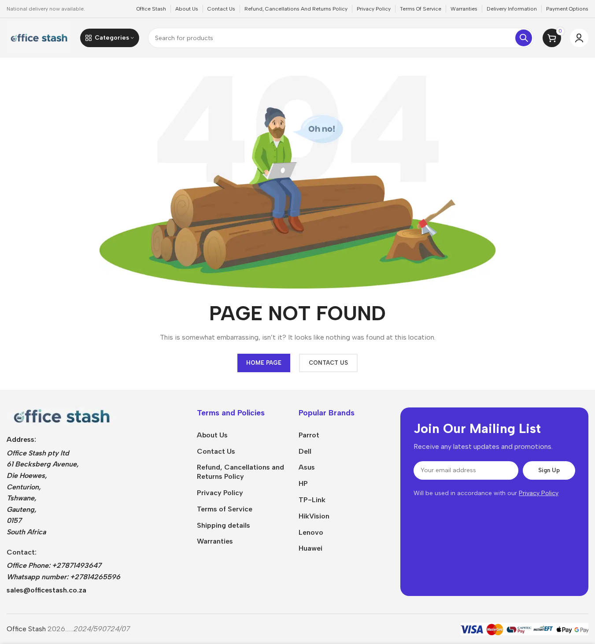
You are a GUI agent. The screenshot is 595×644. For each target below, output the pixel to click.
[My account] (579, 38)
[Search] (523, 38)
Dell (305, 451)
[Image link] (62, 415)
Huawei (310, 548)
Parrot (309, 435)
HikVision (314, 516)
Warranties (215, 541)
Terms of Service (224, 509)
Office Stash (26, 629)
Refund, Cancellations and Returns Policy (240, 472)
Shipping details (223, 525)
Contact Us (216, 451)
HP (303, 483)
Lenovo (311, 532)
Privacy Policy (220, 493)
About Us (212, 435)
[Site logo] (39, 37)
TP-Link (312, 500)
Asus (307, 467)
